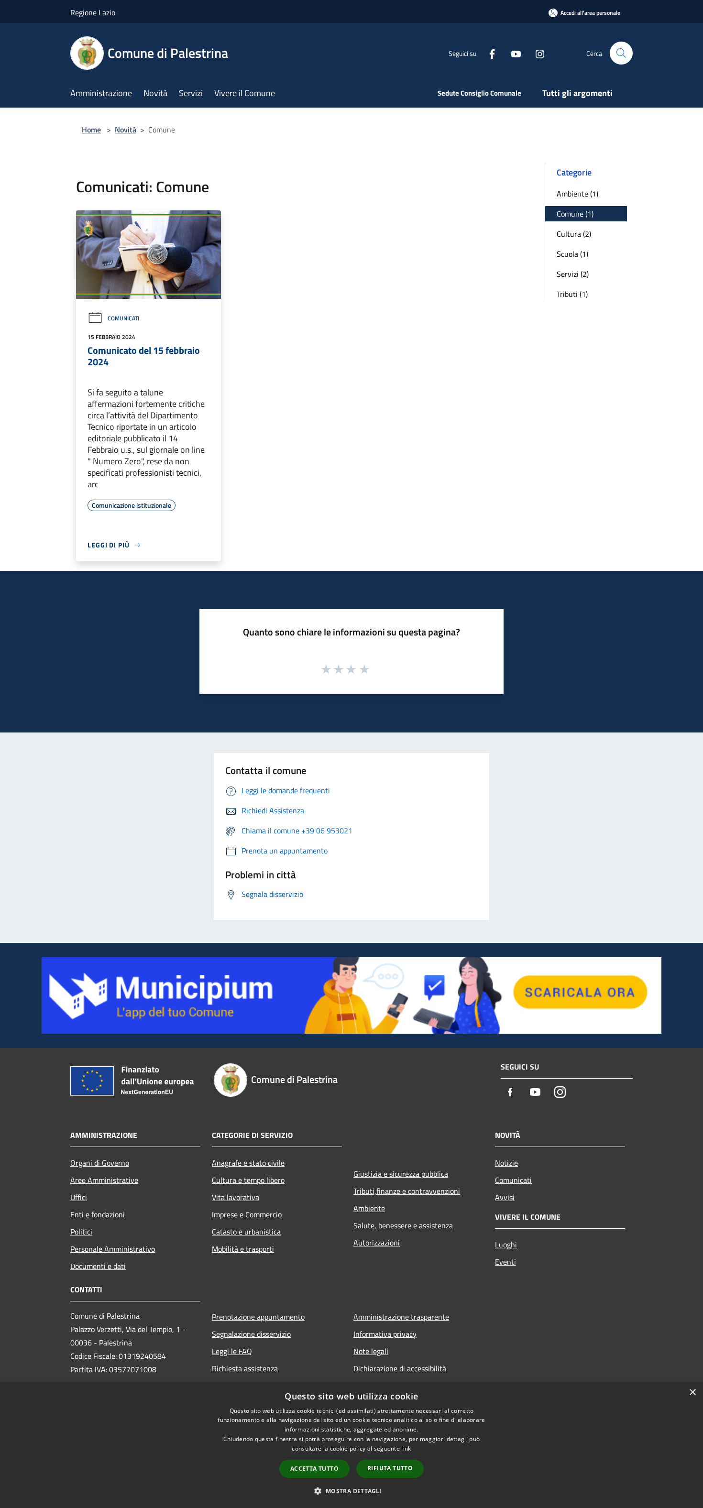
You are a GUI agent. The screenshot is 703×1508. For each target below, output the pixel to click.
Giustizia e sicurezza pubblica (400, 1174)
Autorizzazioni (376, 1242)
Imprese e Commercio (247, 1214)
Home (91, 129)
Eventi (505, 1262)
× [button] (692, 1392)
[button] (351, 1491)
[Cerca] (621, 53)
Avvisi (505, 1197)
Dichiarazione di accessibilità (399, 1368)
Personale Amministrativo (112, 1249)
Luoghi (506, 1244)
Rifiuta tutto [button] (390, 1468)
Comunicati (123, 318)
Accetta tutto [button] (314, 1468)
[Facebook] (488, 52)
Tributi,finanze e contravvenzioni (406, 1191)
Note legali (370, 1351)
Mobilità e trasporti (243, 1249)
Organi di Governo (99, 1163)
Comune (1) (575, 213)
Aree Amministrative (104, 1180)
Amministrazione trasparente (401, 1316)
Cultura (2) (574, 234)
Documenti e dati (98, 1266)
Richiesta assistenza (245, 1368)
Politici (81, 1231)
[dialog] (351, 1445)
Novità (125, 129)
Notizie (506, 1163)
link (406, 1448)
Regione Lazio (92, 12)
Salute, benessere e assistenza (403, 1225)
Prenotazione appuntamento (258, 1316)
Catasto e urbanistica (246, 1231)
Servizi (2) (573, 274)
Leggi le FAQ (232, 1351)
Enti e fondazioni (97, 1214)
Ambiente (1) (577, 193)
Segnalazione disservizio (251, 1334)
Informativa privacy (385, 1334)
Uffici (78, 1197)
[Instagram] (536, 52)
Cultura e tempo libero (248, 1180)
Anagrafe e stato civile (248, 1163)
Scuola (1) (572, 254)
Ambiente (369, 1208)
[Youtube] (512, 52)
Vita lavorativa (235, 1197)
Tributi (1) (572, 294)
